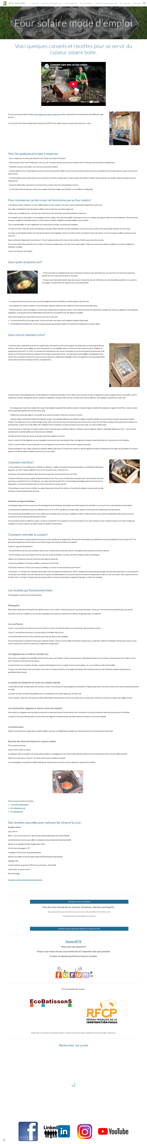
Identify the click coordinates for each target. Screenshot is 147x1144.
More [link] (135, 3)
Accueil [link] (35, 3)
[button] (144, 3)
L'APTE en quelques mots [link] (105, 3)
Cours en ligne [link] (69, 3)
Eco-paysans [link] (125, 3)
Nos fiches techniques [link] (49, 3)
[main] (73, 23)
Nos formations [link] (86, 3)
